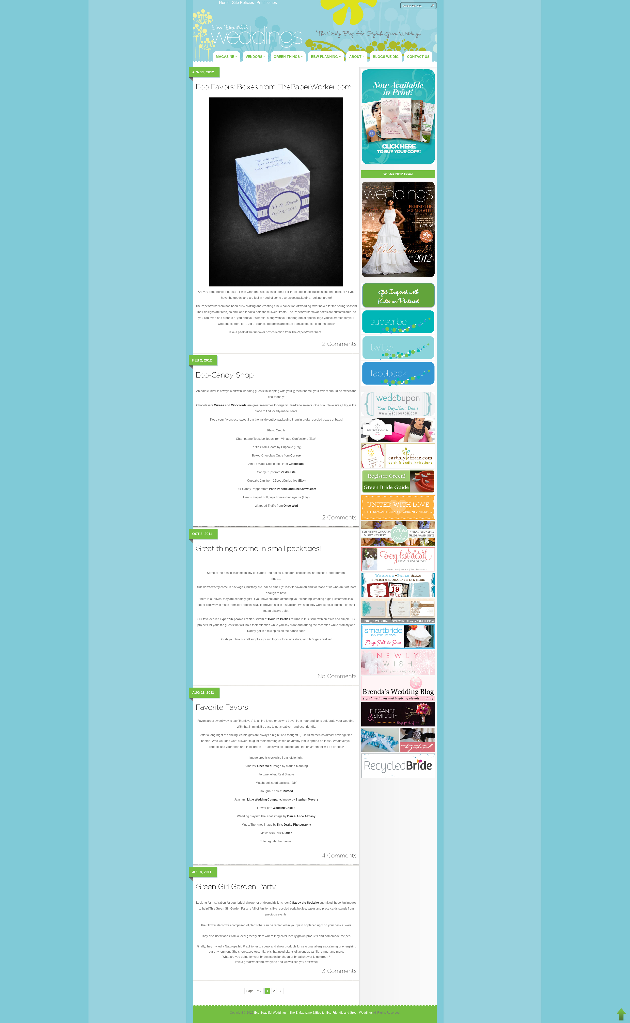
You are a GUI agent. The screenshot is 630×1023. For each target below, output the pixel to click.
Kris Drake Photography (294, 824)
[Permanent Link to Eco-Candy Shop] (225, 375)
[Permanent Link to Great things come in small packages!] (258, 548)
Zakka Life (288, 472)
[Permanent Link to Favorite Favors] (222, 707)
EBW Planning (326, 57)
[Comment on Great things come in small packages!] (337, 676)
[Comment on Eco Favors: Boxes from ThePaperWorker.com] (339, 344)
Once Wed (291, 505)
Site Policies (243, 2)
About (356, 57)
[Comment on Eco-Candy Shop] (339, 517)
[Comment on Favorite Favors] (339, 855)
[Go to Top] (621, 1014)
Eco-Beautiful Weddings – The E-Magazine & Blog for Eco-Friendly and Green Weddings (313, 1012)
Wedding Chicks (284, 808)
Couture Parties (279, 619)
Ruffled (288, 791)
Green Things (288, 57)
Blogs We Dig (386, 57)
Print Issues (266, 2)
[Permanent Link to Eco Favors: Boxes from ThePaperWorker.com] (274, 86)
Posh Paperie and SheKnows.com (292, 489)
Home (224, 2)
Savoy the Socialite (305, 902)
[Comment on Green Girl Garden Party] (339, 971)
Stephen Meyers (307, 799)
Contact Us (418, 57)
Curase (219, 405)
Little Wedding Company (264, 799)
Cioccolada (239, 405)
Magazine (226, 57)
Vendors (255, 57)
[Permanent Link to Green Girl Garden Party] (236, 886)
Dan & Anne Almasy (301, 816)
